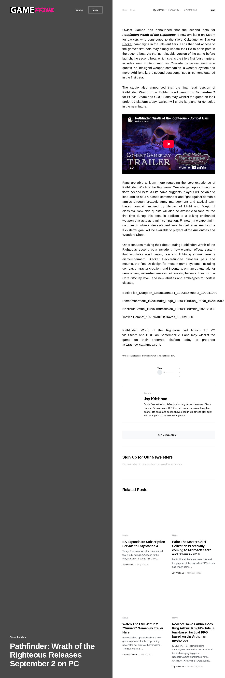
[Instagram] (67, 10)
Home (124, 10)
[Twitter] (63, 10)
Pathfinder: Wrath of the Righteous (156, 356)
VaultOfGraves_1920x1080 (173, 317)
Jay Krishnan (155, 399)
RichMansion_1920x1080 (172, 309)
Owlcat (125, 356)
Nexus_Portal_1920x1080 (205, 301)
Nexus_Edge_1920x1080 (172, 301)
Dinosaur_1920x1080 (201, 292)
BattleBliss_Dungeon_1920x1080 (146, 292)
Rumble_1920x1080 (200, 309)
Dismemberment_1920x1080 (143, 301)
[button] (78, 10)
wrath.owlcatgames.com (143, 344)
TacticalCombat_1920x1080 (142, 317)
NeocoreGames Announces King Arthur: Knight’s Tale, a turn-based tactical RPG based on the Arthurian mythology (193, 632)
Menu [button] (95, 10)
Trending (21, 637)
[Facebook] (59, 10)
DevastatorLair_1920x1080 (173, 292)
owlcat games (135, 356)
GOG (158, 97)
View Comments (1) (167, 434)
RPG (173, 356)
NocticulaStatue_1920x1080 (142, 309)
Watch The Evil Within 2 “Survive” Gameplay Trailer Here (142, 628)
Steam (142, 97)
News (12, 637)
